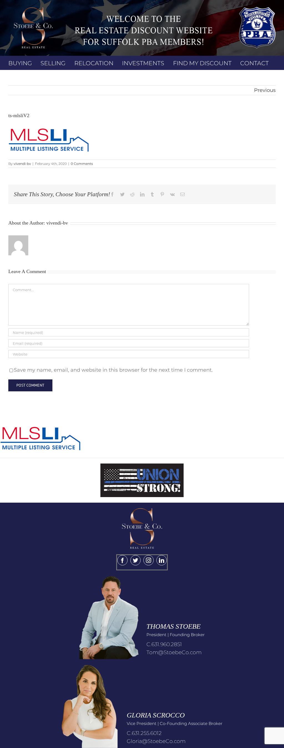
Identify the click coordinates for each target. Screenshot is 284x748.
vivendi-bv (22, 164)
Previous (265, 90)
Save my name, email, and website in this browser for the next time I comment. (113, 370)
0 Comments (82, 164)
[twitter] (135, 560)
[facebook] (122, 560)
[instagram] (148, 560)
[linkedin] (161, 560)
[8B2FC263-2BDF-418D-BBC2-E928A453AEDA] (142, 505)
